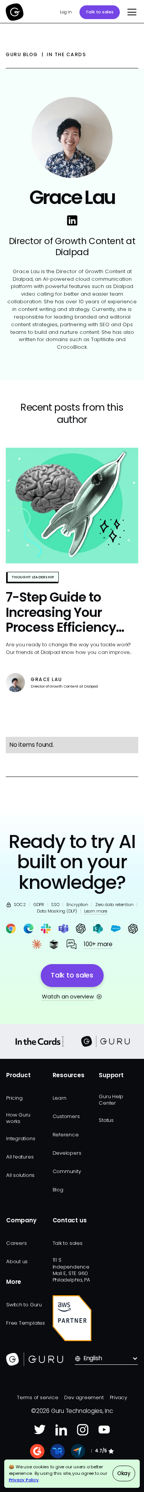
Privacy (118, 1397)
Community (67, 1171)
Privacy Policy (24, 1480)
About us (17, 1261)
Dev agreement (83, 1397)
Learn (59, 1098)
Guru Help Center (111, 1100)
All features (19, 1156)
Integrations (20, 1138)
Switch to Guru (24, 1304)
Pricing (14, 1098)
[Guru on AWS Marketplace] (72, 1318)
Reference (66, 1134)
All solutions (20, 1175)
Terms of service (37, 1397)
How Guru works (18, 1118)
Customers (66, 1116)
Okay (124, 1473)
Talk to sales (100, 12)
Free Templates (25, 1323)
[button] (130, 12)
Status (106, 1120)
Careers (16, 1243)
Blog (58, 1189)
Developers (67, 1153)
